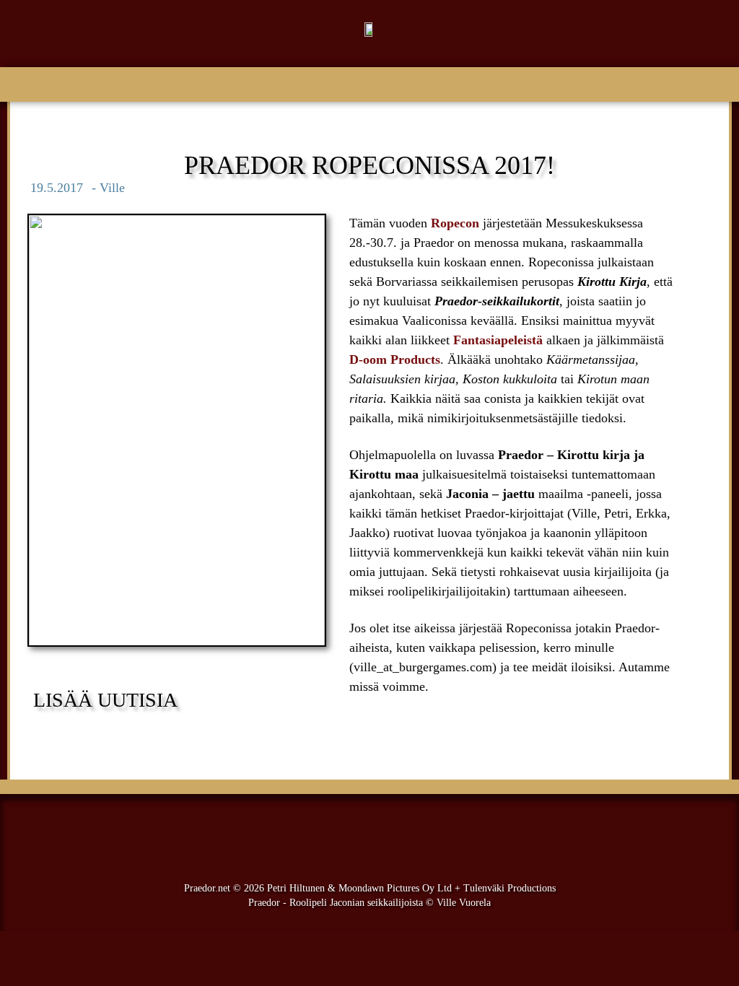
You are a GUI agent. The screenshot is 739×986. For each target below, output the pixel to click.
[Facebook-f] (346, 834)
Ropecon (457, 223)
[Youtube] (393, 834)
